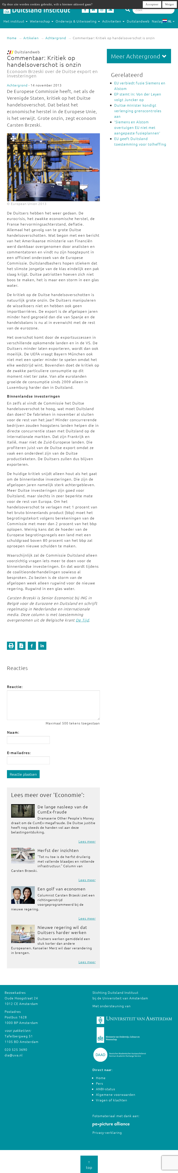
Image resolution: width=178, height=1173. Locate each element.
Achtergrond (55, 37)
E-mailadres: (19, 752)
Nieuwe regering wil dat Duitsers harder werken (62, 929)
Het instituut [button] (14, 21)
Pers (99, 1083)
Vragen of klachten (111, 1100)
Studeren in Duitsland (21, 30)
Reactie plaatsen (23, 774)
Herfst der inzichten (58, 850)
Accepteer (152, 4)
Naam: (13, 732)
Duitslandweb (138, 21)
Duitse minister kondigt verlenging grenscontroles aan (137, 111)
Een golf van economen (62, 888)
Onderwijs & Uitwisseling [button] (77, 21)
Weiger (169, 4)
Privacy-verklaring (107, 1132)
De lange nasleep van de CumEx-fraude (63, 809)
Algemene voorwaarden (115, 1094)
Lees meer (87, 841)
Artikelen (31, 37)
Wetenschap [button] (40, 21)
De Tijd (82, 619)
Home (12, 37)
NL (170, 21)
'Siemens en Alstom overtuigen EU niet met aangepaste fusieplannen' (137, 127)
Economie (68, 794)
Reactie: (15, 686)
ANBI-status (105, 1089)
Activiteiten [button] (112, 21)
